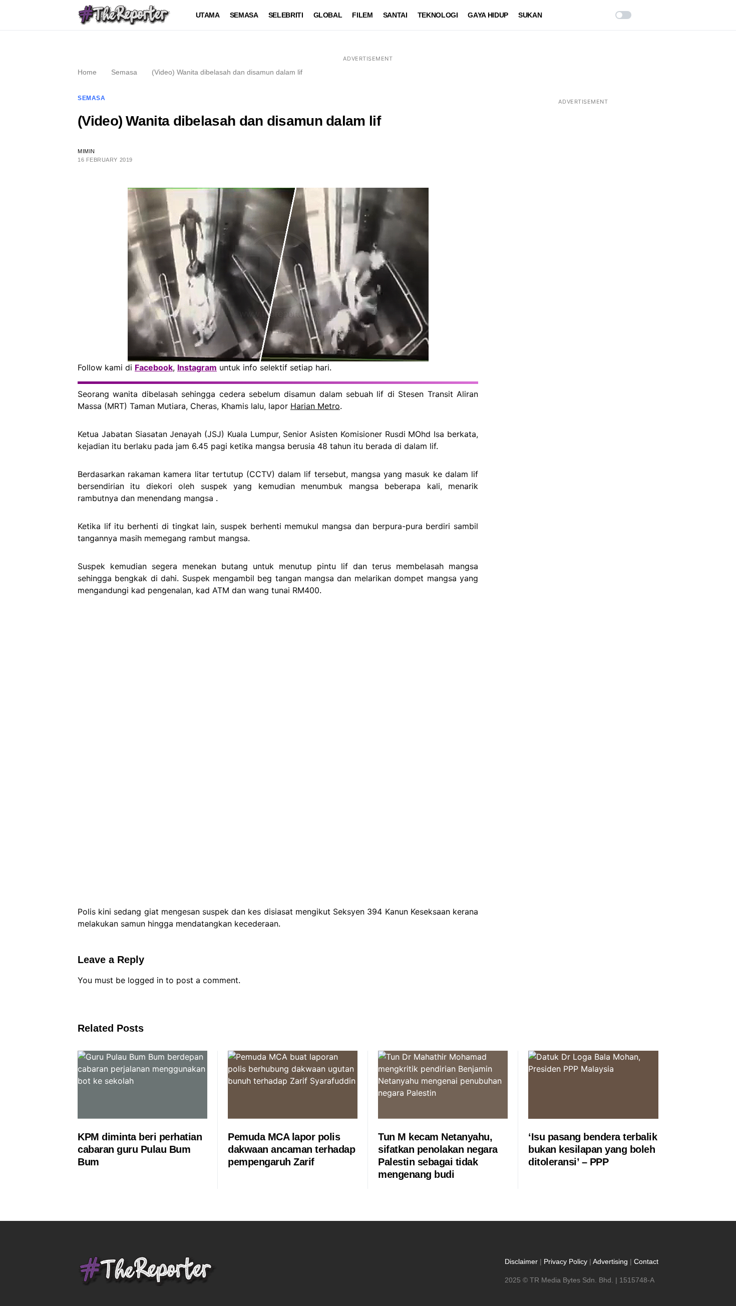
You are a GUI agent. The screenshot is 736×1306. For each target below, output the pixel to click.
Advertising (610, 1261)
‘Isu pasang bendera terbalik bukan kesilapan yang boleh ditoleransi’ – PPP (592, 1149)
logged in (145, 980)
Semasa (124, 72)
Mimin (86, 151)
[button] (623, 15)
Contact (646, 1261)
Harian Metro (315, 406)
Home (87, 72)
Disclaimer (521, 1261)
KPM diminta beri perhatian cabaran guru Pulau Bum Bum (140, 1149)
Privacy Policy (565, 1261)
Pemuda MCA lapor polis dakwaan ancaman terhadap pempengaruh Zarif (291, 1149)
